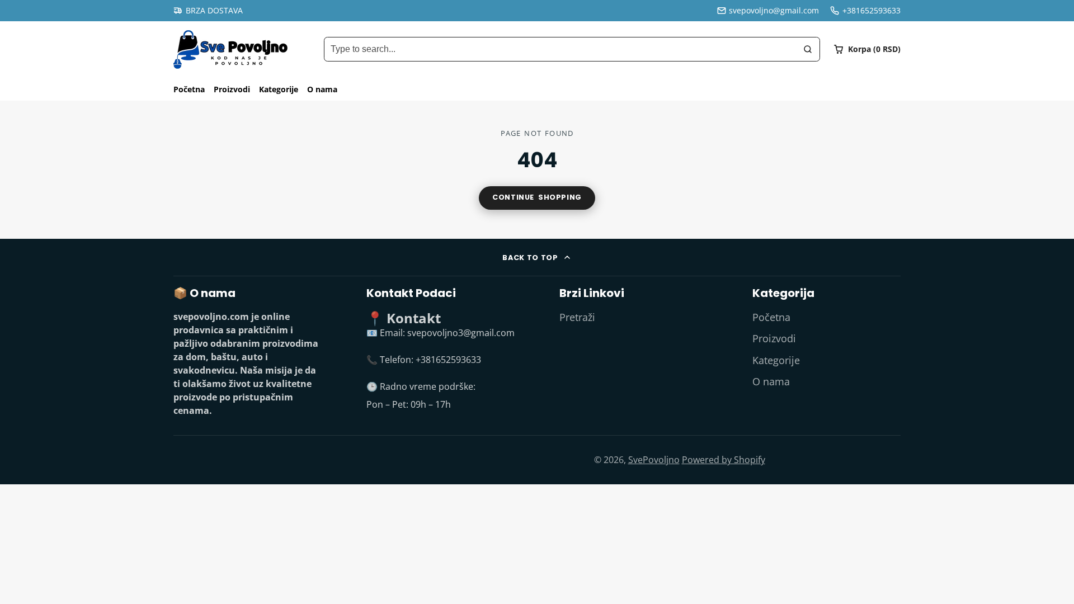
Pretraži (577, 317)
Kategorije (278, 89)
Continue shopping (537, 197)
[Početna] (230, 49)
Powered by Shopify (723, 460)
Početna (189, 89)
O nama (322, 89)
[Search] (807, 49)
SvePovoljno (654, 460)
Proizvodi (232, 89)
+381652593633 (871, 10)
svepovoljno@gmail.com (774, 10)
